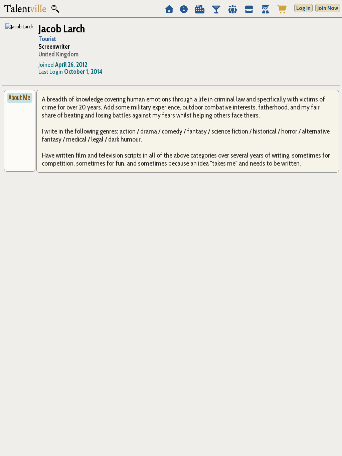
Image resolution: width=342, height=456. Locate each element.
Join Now (327, 8)
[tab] (19, 98)
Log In (303, 8)
